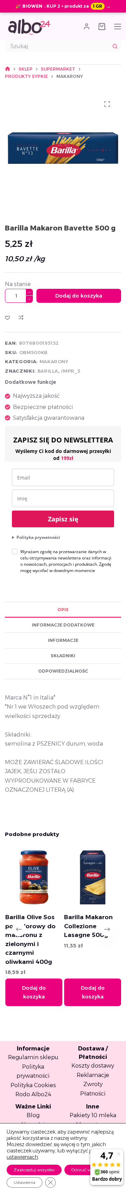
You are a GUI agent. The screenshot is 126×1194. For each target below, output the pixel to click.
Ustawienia (24, 1182)
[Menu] (117, 26)
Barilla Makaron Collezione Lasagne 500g (88, 926)
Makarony (54, 361)
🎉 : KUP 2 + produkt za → (62, 6)
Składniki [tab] (63, 655)
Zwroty (93, 1084)
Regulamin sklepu (33, 1057)
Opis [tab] (63, 609)
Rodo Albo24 (33, 1094)
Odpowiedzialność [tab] (63, 671)
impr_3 (70, 371)
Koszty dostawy (92, 1065)
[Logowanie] (87, 26)
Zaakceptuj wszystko (34, 1169)
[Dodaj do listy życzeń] (7, 317)
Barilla (47, 371)
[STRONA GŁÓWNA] (7, 69)
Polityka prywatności (38, 537)
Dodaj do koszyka (78, 295)
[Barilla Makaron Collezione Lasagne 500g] (92, 877)
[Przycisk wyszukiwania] (115, 46)
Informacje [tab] (63, 640)
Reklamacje (93, 1075)
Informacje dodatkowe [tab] (63, 625)
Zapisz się (63, 519)
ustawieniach (22, 1157)
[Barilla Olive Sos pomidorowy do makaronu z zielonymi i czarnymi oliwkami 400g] (33, 877)
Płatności (93, 1093)
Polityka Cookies (33, 1085)
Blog (33, 1115)
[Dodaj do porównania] (21, 317)
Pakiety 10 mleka (93, 1115)
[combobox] (57, 46)
